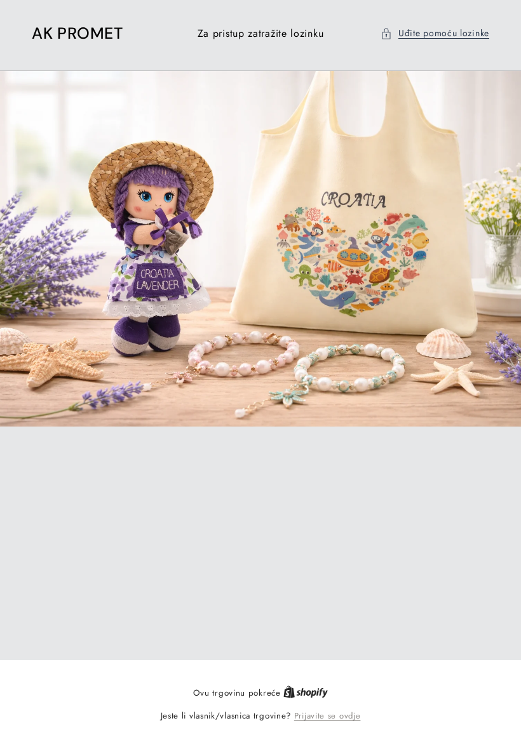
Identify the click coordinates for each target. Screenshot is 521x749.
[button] (435, 33)
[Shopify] (305, 693)
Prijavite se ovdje (327, 716)
